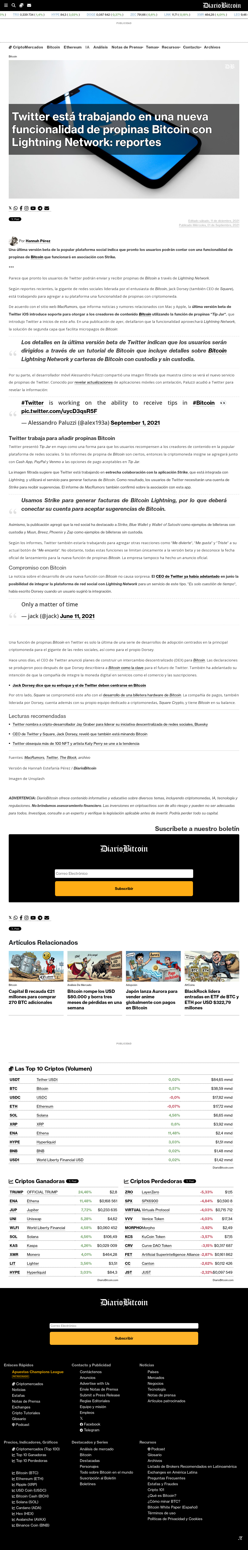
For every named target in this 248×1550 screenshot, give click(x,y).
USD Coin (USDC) (30, 1490)
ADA (226, 14)
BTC (13, 1088)
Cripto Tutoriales (26, 1413)
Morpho (148, 1227)
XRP (13, 1124)
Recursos (170, 47)
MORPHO (133, 1227)
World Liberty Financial (46, 1227)
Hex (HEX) (24, 1513)
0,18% (141, 14)
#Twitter (32, 402)
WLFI (14, 1227)
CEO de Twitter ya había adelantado (188, 576)
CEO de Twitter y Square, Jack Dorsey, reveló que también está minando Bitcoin (80, 734)
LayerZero (150, 1192)
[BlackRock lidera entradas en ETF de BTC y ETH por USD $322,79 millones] (212, 967)
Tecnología (157, 1389)
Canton (148, 1263)
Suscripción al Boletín (98, 1478)
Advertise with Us (94, 1383)
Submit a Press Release (100, 1395)
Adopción (131, 984)
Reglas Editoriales (95, 1401)
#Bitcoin (204, 402)
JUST (146, 1272)
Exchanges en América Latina (172, 1472)
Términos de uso (162, 1513)
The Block (68, 757)
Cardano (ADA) (28, 1507)
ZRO (129, 1192)
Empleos (87, 1412)
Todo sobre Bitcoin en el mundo (106, 1472)
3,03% (29, 14)
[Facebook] (22, 208)
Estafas (18, 1395)
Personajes (89, 1466)
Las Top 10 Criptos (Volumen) (53, 1068)
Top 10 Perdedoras (31, 1460)
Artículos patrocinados (166, 1401)
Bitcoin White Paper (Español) (173, 1507)
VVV (129, 1218)
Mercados (156, 1377)
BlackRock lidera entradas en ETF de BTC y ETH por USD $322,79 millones (212, 1000)
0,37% (73, 14)
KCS (129, 1236)
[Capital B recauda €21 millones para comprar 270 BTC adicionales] (36, 967)
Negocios (156, 1383)
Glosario (19, 1418)
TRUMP (16, 1192)
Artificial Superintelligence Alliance (171, 1254)
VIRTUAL (133, 1210)
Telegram (91, 1430)
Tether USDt (47, 1079)
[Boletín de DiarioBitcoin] (47, 208)
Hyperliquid (46, 1142)
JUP (13, 1210)
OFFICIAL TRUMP (42, 1192)
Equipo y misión (93, 1406)
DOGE (48, 14)
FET (128, 1254)
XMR (157, 14)
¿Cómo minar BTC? (164, 1501)
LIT (13, 1263)
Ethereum (73, 47)
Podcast (22, 1424)
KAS (14, 1245)
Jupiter (33, 1210)
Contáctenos (91, 1371)
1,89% (210, 14)
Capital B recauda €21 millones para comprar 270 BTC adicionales (32, 997)
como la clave (126, 667)
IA (87, 47)
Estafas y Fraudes (163, 1484)
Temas (152, 47)
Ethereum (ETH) (29, 1478)
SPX (129, 1201)
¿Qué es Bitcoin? (162, 1495)
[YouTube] (34, 208)
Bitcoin (53, 47)
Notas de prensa (162, 1395)
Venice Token (153, 1218)
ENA (14, 1133)
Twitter (52, 757)
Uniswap (34, 1218)
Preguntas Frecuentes (166, 1478)
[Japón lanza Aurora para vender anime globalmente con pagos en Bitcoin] (153, 967)
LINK (124, 14)
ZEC (90, 14)
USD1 (14, 1160)
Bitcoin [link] (37, 257)
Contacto (191, 47)
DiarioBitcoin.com (223, 1167)
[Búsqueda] (15, 5)
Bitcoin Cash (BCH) (32, 1496)
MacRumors (34, 757)
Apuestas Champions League (38, 1373)
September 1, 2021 (135, 422)
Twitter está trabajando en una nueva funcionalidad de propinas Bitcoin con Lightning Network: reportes (112, 129)
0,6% (108, 14)
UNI (13, 1218)
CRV (129, 1245)
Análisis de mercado (79, 984)
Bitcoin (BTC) (26, 1472)
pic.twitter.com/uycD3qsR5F (59, 411)
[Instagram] (27, 208)
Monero (33, 1254)
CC (127, 1263)
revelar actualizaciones (94, 382)
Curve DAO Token (157, 1245)
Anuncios (88, 1377)
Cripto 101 (156, 1489)
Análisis (100, 47)
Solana (42, 1115)
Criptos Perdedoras (155, 1181)
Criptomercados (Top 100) (37, 1449)
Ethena (43, 1133)
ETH (13, 1106)
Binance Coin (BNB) (32, 1525)
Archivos (212, 47)
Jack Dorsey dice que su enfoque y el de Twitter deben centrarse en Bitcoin (79, 685)
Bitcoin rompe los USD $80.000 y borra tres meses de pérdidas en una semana (94, 1000)
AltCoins (190, 984)
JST (128, 1272)
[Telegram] (41, 208)
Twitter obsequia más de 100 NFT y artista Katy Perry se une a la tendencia (76, 743)
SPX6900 (150, 1201)
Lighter (33, 1263)
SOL (13, 1115)
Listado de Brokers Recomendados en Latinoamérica (192, 1466)
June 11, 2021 (77, 616)
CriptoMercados (27, 47)
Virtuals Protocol (156, 1210)
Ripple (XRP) (26, 1484)
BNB (13, 1151)
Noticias (19, 1389)
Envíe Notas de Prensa (99, 1389)
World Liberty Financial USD (60, 1160)
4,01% (177, 14)
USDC (15, 1097)
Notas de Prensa (127, 47)
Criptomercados (29, 1383)
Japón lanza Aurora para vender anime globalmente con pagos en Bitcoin (151, 1000)
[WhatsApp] (17, 208)
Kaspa (32, 1245)
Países (153, 1371)
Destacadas (90, 1460)
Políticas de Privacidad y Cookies (175, 1518)
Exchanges (21, 1407)
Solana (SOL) (26, 1502)
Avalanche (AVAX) (30, 1519)
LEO (193, 14)
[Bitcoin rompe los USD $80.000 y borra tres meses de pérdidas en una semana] (94, 967)
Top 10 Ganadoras (30, 1454)
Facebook (91, 1424)
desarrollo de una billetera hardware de (142, 695)
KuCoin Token (153, 1236)
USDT (15, 1079)
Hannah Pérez (38, 241)
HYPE (12, 14)
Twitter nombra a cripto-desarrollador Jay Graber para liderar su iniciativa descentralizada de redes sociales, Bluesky (110, 724)
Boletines (88, 1484)
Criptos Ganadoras (39, 1181)
